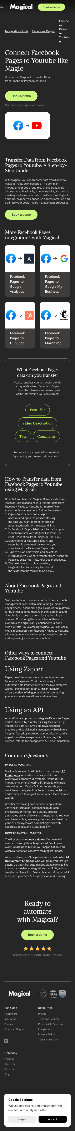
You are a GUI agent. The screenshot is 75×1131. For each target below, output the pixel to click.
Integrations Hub (16, 31)
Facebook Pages (43, 31)
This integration (50, 688)
